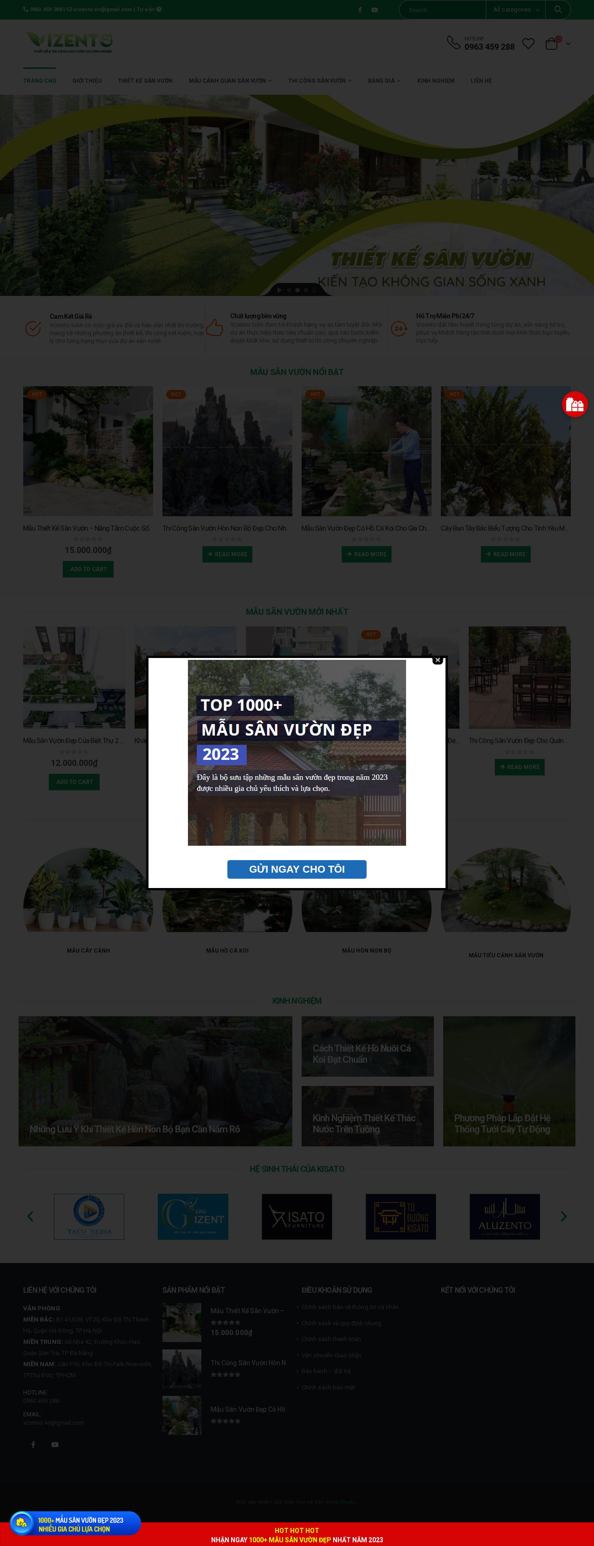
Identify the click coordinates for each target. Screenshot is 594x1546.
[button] (575, 404)
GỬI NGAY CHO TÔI (297, 869)
